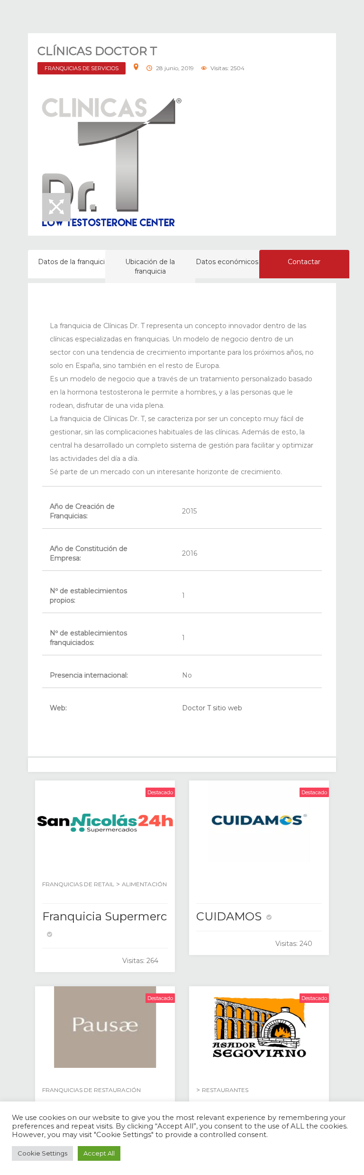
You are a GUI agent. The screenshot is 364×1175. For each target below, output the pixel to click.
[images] (111, 162)
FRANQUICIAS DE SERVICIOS (81, 68)
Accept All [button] (99, 1153)
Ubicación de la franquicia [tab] (150, 266)
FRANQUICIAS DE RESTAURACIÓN (91, 1089)
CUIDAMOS (229, 916)
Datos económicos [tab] (227, 261)
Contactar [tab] (304, 261)
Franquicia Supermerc (104, 916)
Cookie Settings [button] (42, 1153)
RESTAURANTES (225, 1089)
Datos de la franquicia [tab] (73, 261)
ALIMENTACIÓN (144, 884)
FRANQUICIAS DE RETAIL (78, 884)
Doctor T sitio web (212, 708)
